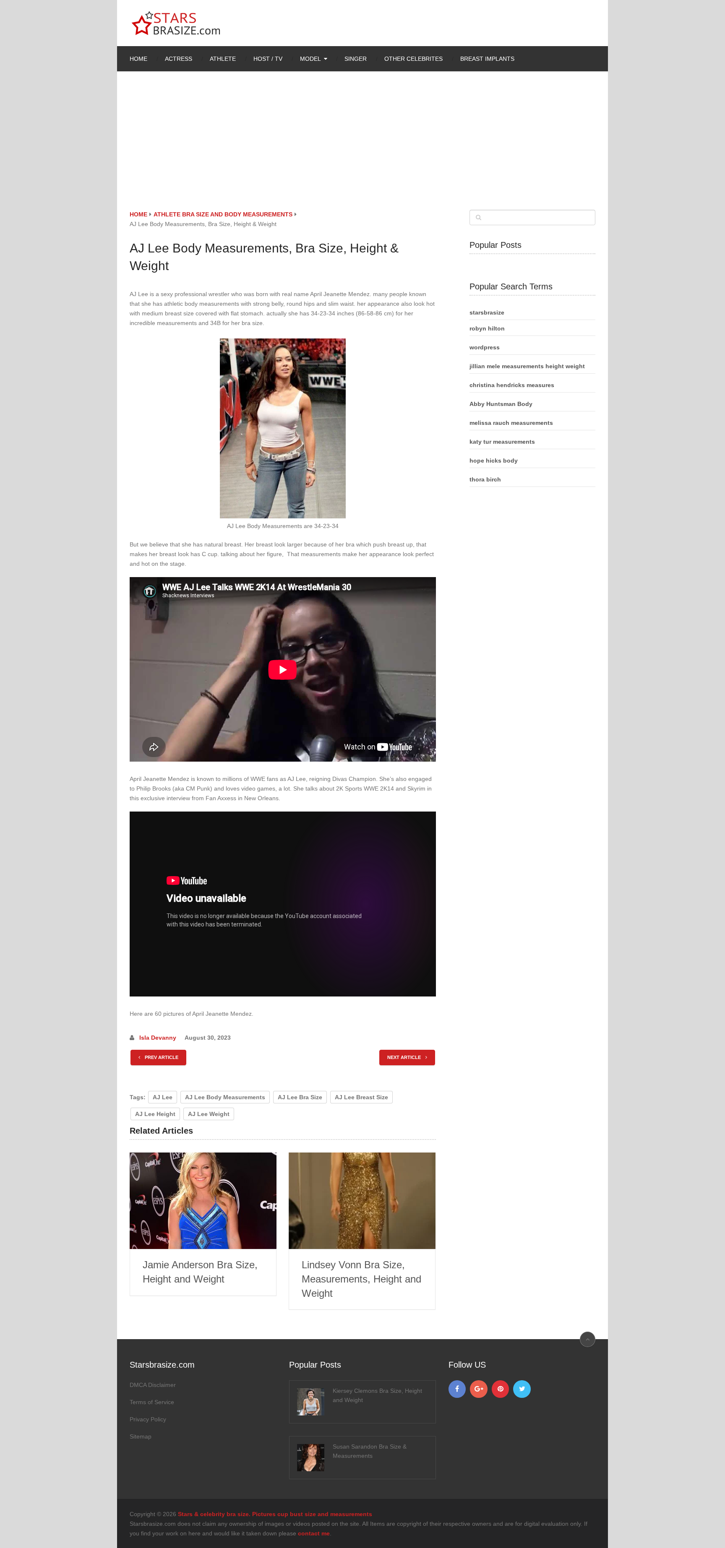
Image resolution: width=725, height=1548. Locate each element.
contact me (314, 1533)
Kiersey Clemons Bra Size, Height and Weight (377, 1395)
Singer (355, 58)
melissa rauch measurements (511, 422)
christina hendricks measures (511, 385)
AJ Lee (162, 1097)
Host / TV (267, 58)
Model (310, 58)
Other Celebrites (413, 58)
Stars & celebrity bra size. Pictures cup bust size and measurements (275, 1514)
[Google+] (479, 1389)
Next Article (404, 1057)
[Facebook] (457, 1389)
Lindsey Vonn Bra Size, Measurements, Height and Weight (361, 1278)
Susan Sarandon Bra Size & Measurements (370, 1451)
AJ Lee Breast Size (361, 1097)
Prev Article (160, 1057)
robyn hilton (487, 328)
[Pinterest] (500, 1389)
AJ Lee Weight (208, 1114)
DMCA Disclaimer (153, 1384)
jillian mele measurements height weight (527, 366)
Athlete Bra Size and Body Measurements (223, 214)
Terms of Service (152, 1402)
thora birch (485, 479)
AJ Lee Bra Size (300, 1097)
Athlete (223, 58)
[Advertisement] (362, 147)
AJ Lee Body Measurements (225, 1097)
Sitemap (140, 1436)
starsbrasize (486, 312)
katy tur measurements (502, 441)
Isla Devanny (157, 1037)
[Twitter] (522, 1389)
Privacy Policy (148, 1419)
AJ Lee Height (155, 1114)
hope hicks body (493, 460)
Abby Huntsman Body (500, 404)
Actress (178, 58)
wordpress (484, 347)
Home (138, 58)
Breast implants (487, 58)
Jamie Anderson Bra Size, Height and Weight (200, 1272)
